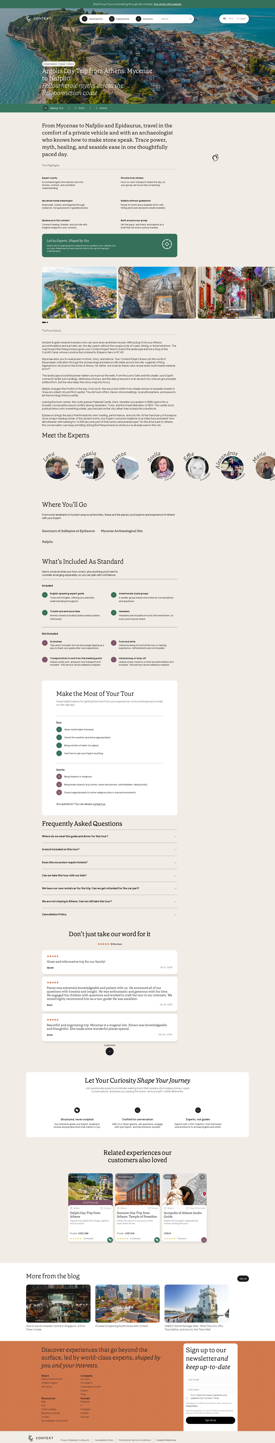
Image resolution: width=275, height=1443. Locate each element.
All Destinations (50, 64)
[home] (40, 21)
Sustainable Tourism (91, 1386)
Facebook (85, 1401)
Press (83, 1394)
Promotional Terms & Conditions (135, 1440)
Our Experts (86, 1382)
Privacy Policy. (192, 1406)
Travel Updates (48, 1409)
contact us (99, 804)
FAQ (43, 1405)
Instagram (86, 1409)
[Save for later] (108, 1177)
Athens (70, 64)
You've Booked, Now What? (54, 1420)
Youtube (85, 1416)
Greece (62, 64)
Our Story (85, 1378)
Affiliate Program (49, 1382)
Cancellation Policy (104, 1440)
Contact (45, 1416)
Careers (84, 1390)
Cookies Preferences (166, 1440)
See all (243, 1278)
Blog (43, 1401)
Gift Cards (46, 1386)
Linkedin (85, 1413)
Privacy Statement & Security (75, 1440)
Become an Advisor (50, 1413)
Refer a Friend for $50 (52, 1378)
